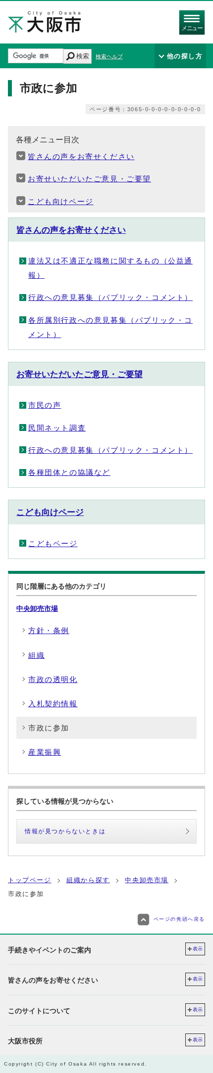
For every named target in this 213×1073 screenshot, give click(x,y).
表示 (198, 948)
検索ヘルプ (109, 56)
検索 (82, 56)
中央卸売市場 (37, 608)
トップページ (30, 880)
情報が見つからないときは (65, 831)
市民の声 (44, 405)
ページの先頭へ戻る (179, 919)
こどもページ (53, 543)
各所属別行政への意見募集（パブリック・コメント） (110, 327)
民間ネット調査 (57, 428)
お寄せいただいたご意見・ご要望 (89, 178)
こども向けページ (61, 201)
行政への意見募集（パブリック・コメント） (110, 297)
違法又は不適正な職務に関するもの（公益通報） (110, 268)
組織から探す (88, 880)
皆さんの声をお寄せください (81, 156)
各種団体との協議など (69, 472)
